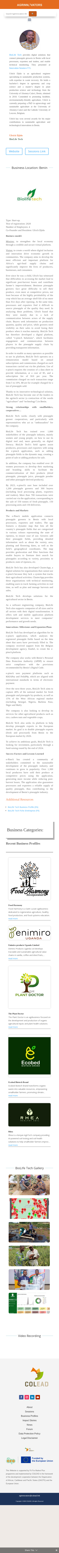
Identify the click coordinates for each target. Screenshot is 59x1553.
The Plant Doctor (16, 1014)
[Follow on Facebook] (21, 1397)
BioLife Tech (15, 55)
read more (13, 918)
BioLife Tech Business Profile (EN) (23, 807)
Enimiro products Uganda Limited (23, 945)
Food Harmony (15, 905)
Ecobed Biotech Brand (18, 1082)
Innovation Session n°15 (19, 68)
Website (14, 151)
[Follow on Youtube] (38, 1397)
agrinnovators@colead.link (29, 1496)
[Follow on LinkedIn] (32, 1397)
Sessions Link (37, 151)
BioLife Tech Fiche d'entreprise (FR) (23, 810)
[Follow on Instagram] (27, 1397)
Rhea (10, 1132)
